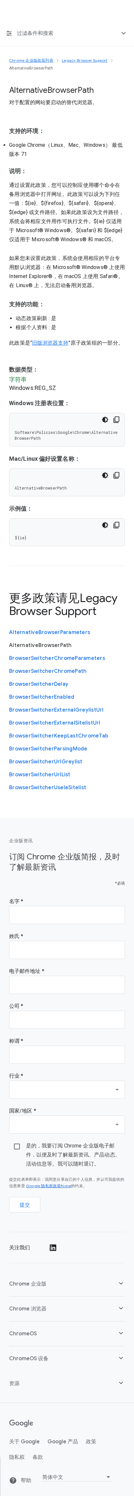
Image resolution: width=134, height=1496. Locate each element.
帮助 (25, 1480)
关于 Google (24, 1441)
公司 (15, 1006)
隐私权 (17, 1457)
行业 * (16, 1076)
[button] (67, 1283)
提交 (25, 1205)
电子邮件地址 (25, 971)
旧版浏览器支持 (50, 343)
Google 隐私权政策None (48, 1185)
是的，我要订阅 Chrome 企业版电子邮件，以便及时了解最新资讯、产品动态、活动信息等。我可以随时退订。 (73, 1155)
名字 (15, 901)
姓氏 (15, 936)
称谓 (15, 1041)
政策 (91, 1441)
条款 (38, 1457)
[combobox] (67, 1090)
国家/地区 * (22, 1111)
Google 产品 (62, 1441)
